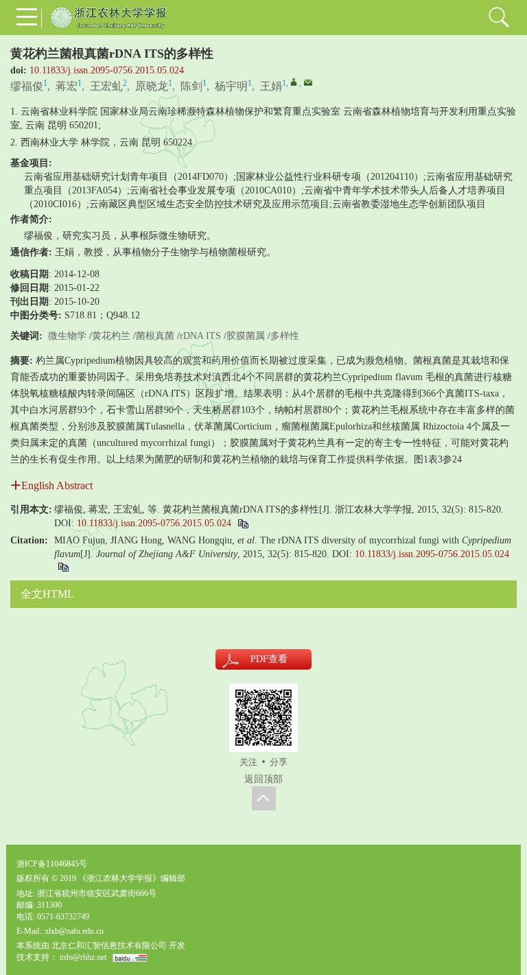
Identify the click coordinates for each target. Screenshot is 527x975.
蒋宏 (67, 86)
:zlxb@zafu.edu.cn (73, 931)
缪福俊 (26, 86)
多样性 (284, 336)
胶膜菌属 (245, 336)
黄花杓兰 (111, 336)
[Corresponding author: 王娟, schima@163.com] (293, 82)
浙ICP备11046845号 (51, 864)
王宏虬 (106, 86)
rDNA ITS (200, 336)
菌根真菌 (155, 336)
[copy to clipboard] (62, 566)
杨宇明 (231, 86)
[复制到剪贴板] (242, 523)
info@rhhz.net (83, 957)
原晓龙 (151, 86)
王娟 (271, 86)
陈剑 (191, 86)
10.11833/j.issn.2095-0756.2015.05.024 (107, 70)
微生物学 (67, 336)
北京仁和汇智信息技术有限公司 (109, 945)
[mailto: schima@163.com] (308, 82)
